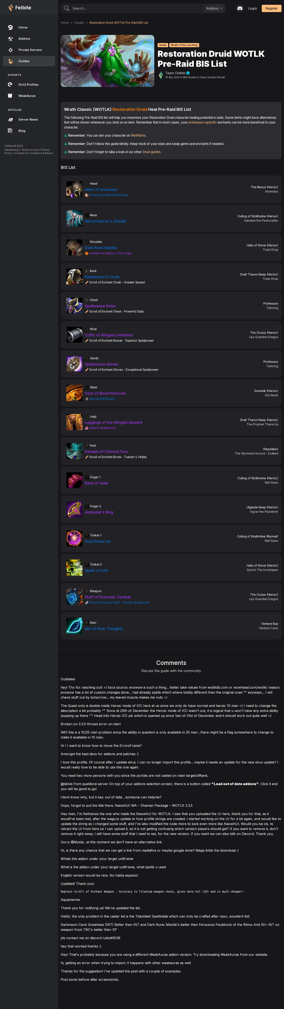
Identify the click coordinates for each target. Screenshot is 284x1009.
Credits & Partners (42, 153)
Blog (22, 131)
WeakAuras (27, 96)
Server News (28, 119)
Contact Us (21, 153)
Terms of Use (29, 149)
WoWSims (138, 135)
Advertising (12, 149)
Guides (24, 61)
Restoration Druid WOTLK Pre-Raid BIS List (119, 22)
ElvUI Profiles (28, 84)
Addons (24, 39)
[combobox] (214, 8)
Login (252, 8)
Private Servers (30, 50)
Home (23, 27)
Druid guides (151, 152)
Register (271, 8)
